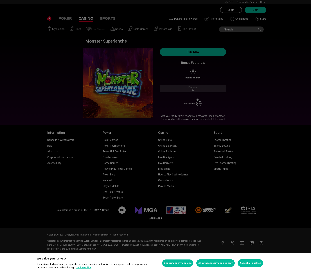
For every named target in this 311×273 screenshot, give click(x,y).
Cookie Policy (83, 267)
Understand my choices (177, 263)
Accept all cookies (250, 263)
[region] (155, 263)
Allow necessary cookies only (215, 263)
